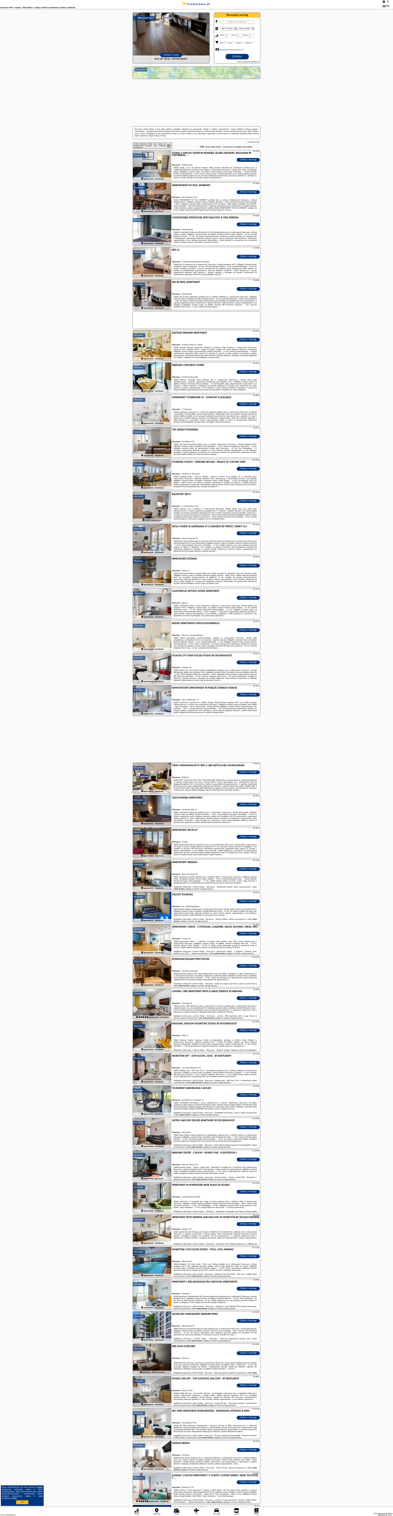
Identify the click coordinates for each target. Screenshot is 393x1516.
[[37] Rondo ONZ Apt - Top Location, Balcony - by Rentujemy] (152, 1391)
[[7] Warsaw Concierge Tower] (152, 378)
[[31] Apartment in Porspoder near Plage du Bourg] (152, 1197)
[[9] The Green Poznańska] (152, 442)
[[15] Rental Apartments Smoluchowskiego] (152, 636)
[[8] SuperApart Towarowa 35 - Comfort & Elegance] (152, 410)
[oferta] (142, 179)
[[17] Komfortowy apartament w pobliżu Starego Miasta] (152, 700)
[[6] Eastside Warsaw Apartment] (152, 345)
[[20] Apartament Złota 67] (152, 842)
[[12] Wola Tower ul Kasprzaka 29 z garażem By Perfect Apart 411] (152, 539)
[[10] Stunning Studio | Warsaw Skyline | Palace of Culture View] (152, 474)
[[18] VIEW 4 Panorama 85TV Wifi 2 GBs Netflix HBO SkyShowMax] (152, 778)
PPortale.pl (12, 1515)
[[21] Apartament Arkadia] (152, 875)
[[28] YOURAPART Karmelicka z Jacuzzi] (152, 1101)
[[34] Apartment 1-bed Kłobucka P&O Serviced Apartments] (152, 1294)
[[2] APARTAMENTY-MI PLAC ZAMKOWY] (152, 198)
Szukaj (237, 56)
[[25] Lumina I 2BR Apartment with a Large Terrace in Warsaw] (152, 1004)
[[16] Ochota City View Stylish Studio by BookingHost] (152, 668)
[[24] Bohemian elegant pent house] (152, 971)
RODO (14, 1498)
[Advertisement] (196, 102)
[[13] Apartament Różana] (152, 571)
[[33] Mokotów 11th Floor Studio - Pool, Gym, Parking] (152, 1262)
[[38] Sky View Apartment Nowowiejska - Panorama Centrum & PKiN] (152, 1423)
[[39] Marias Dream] (152, 1456)
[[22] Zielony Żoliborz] (152, 907)
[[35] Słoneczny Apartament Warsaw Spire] (152, 1326)
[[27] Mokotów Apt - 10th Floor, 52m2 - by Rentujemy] (152, 1068)
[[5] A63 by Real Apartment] (152, 295)
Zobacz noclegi (248, 159)
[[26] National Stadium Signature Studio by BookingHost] (152, 1036)
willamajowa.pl (196, 4)
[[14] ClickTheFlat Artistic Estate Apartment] (152, 603)
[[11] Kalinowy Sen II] (152, 507)
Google (39, 1487)
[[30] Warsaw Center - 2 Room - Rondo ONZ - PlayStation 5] (152, 1165)
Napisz (390, 1515)
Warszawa (138, 155)
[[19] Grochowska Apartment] (152, 810)
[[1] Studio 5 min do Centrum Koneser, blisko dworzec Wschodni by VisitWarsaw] (152, 165)
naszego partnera (206, 889)
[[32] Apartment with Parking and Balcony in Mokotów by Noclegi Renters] (152, 1230)
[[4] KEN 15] (152, 262)
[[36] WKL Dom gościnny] (152, 1359)
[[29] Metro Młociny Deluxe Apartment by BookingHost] (152, 1133)
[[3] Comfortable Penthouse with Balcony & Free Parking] (152, 230)
